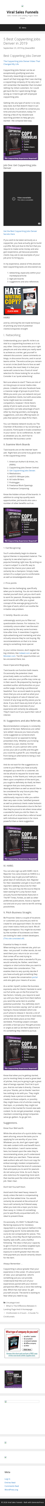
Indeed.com (24, 653)
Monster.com (9, 656)
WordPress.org (11, 1489)
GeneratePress (38, 1502)
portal (35, 977)
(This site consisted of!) (13, 938)
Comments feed (12, 1486)
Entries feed (10, 1482)
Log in (7, 1479)
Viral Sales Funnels (22, 12)
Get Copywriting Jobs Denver (22, 470)
